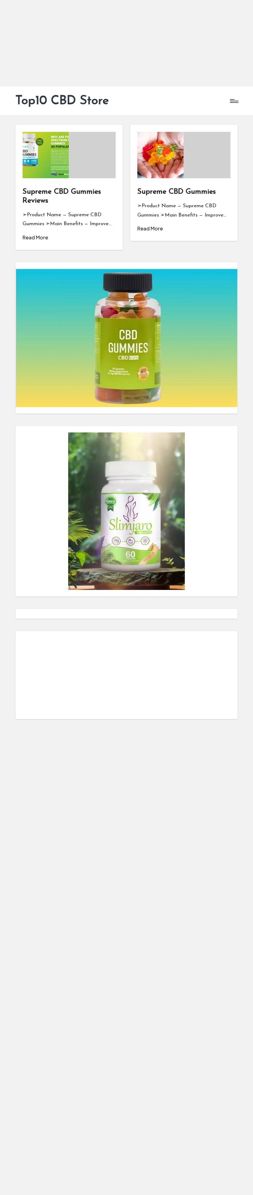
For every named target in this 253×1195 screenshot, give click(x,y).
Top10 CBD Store (62, 101)
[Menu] (234, 101)
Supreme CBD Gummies (176, 192)
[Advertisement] (126, 43)
